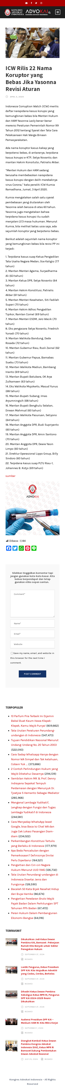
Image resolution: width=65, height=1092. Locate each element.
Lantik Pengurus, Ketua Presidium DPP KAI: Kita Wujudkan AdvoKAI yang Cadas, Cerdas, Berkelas (40, 970)
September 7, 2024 (34, 1028)
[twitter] (36, 3)
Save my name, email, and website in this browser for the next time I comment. (32, 658)
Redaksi (29, 959)
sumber (10, 476)
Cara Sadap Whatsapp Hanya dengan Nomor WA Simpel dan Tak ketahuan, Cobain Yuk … (34, 759)
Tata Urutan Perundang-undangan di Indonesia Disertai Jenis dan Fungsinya (34, 879)
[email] (26, 3)
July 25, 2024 (31, 1059)
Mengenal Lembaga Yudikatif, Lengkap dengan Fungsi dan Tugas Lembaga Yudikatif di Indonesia (33, 807)
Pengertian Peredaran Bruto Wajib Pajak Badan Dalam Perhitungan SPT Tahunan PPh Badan (34, 903)
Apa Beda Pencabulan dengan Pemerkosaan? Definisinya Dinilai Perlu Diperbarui (32, 855)
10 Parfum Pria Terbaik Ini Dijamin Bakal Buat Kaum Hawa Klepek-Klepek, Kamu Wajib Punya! (32, 720)
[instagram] (41, 3)
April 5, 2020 (17, 97)
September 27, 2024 (34, 954)
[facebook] (31, 3)
